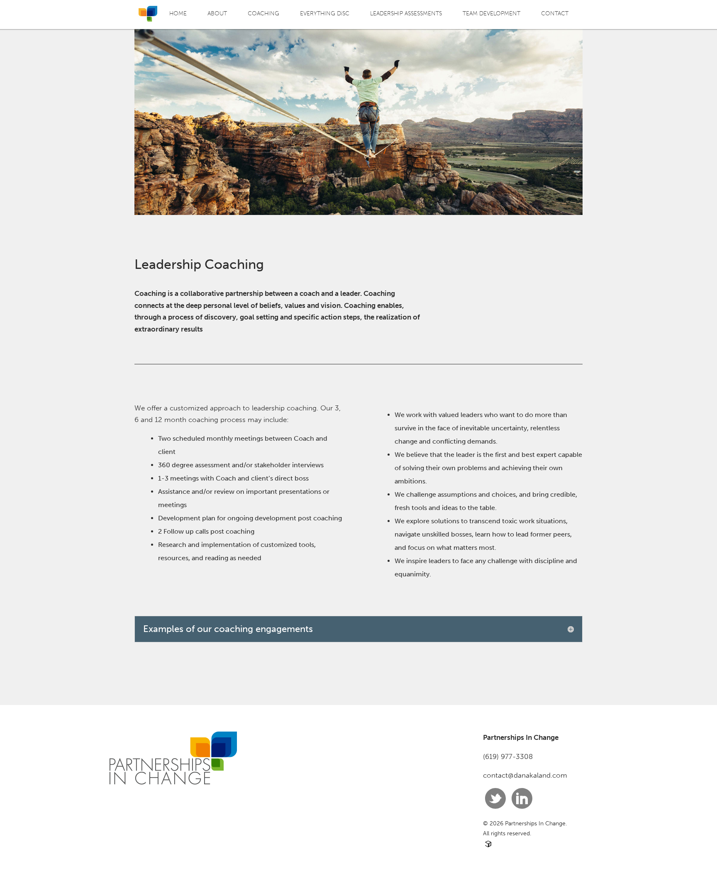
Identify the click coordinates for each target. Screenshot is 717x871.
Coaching (263, 13)
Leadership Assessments (406, 13)
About (217, 13)
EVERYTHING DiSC (324, 13)
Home (178, 13)
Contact (554, 13)
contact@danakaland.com (525, 775)
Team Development (491, 13)
